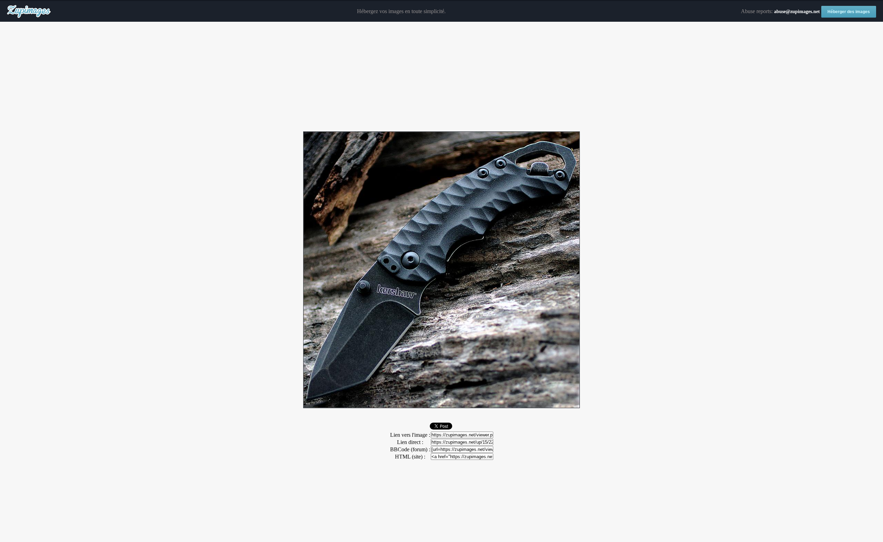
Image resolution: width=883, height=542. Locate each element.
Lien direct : (410, 442)
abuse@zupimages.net (797, 11)
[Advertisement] (441, 77)
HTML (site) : (410, 457)
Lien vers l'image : (410, 435)
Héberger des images (848, 11)
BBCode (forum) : (410, 449)
